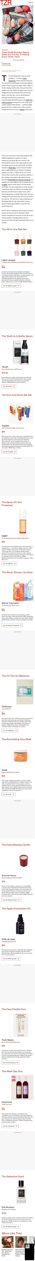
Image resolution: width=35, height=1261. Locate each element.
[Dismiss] (32, 1245)
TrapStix (4, 184)
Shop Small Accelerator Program (19, 180)
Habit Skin (12, 168)
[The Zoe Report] (5, 2)
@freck (34, 23)
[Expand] (26, 1245)
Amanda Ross (7, 63)
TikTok (22, 109)
